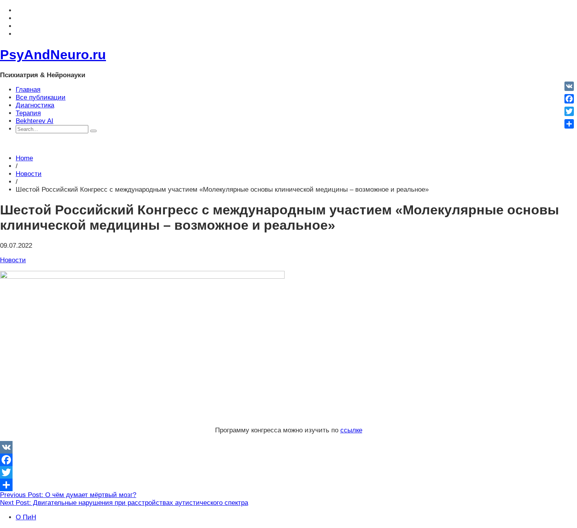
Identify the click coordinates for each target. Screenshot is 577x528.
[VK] (288, 447)
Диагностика (35, 105)
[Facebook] (288, 460)
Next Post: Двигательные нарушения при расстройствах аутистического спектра (124, 502)
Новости (29, 174)
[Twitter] (288, 472)
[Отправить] (288, 485)
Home (24, 158)
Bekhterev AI (34, 121)
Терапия (28, 113)
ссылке (351, 430)
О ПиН (26, 517)
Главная (28, 89)
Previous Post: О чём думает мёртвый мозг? (68, 495)
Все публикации (41, 97)
